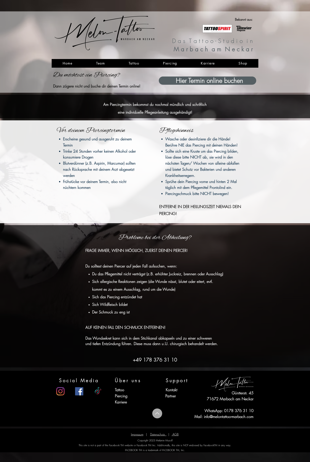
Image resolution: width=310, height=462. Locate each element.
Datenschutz (158, 434)
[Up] (157, 413)
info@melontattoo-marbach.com (228, 416)
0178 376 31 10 (238, 410)
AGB (175, 434)
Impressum (137, 434)
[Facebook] (79, 391)
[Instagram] (60, 391)
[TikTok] (98, 391)
